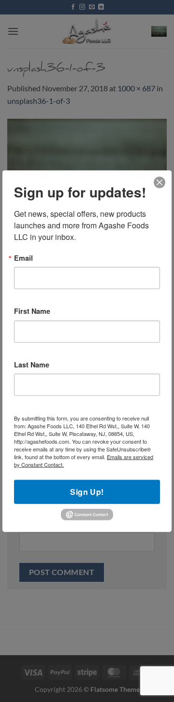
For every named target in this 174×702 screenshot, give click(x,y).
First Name (32, 311)
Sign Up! (87, 491)
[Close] (160, 182)
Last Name (31, 364)
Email (23, 257)
